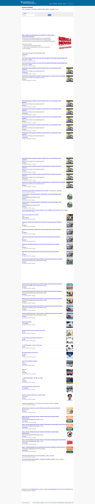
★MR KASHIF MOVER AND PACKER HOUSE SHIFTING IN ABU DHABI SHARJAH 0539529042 (40, 251)
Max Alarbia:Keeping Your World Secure (30, 352)
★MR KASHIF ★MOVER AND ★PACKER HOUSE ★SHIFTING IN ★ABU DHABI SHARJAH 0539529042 (42, 222)
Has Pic (24, 13)
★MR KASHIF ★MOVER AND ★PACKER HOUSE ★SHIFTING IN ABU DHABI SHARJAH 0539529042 (41, 229)
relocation (24, 79)
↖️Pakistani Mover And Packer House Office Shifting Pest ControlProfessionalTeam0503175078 (41, 408)
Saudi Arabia (34, 9)
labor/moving (25, 54)
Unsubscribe (38, 502)
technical (24, 398)
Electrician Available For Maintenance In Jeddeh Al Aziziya (33, 395)
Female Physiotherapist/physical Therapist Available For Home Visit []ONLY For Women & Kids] (40, 210)
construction (24, 364)
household (24, 105)
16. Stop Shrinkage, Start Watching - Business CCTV (32, 337)
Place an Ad (71, 3)
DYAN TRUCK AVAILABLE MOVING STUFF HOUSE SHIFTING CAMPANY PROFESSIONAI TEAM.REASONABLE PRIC (44, 58)
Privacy (51, 502)
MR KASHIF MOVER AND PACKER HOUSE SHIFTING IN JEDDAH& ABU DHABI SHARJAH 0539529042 (42, 291)
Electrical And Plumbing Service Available (30, 214)
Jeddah (47, 9)
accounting (59, 190)
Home (51, 3)
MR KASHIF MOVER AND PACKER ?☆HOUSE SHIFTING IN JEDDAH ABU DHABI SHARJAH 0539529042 (42, 313)
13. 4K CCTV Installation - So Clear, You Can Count (32, 345)
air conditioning (25, 323)
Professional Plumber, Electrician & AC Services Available (33, 455)
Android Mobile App (61, 502)
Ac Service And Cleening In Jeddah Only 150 (31, 386)
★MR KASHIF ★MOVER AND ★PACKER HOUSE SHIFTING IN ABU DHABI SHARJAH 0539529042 (41, 236)
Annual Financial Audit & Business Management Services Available (35, 190)
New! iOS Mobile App (68, 502)
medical (65, 210)
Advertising (42, 502)
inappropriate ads (34, 489)
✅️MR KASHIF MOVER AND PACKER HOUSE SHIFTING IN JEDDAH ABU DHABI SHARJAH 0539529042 (42, 306)
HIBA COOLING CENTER (26, 322)
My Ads (64, 3)
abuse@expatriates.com (53, 489)
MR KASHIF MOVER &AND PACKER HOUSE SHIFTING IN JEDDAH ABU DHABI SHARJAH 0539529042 (42, 284)
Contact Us (60, 3)
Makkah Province (41, 9)
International (27, 9)
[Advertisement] (47, 25)
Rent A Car (24, 369)
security (23, 332)
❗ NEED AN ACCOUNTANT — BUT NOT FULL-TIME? (32, 378)
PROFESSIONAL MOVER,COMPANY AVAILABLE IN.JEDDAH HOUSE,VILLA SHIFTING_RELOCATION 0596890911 (44, 76)
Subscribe (55, 3)
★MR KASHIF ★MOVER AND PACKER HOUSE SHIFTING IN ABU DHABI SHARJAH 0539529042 (40, 244)
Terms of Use (47, 502)
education (56, 403)
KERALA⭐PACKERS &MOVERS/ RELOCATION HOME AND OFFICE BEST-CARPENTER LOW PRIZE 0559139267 (44, 447)
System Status (55, 502)
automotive (24, 372)
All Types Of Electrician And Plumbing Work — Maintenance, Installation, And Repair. (38, 459)
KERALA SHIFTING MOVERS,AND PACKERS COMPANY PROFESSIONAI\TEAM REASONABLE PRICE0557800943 (44, 424)
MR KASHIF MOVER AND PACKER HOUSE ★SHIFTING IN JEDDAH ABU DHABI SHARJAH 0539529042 (42, 259)
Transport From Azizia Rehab (28, 403)
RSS (72, 502)
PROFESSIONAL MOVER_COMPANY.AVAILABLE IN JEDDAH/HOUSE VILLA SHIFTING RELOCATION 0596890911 (44, 182)
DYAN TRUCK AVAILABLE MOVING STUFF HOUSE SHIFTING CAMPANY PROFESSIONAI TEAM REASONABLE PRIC (44, 63)
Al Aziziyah (52, 9)
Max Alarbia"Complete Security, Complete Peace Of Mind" (33, 330)
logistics (30, 59)
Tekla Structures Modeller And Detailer (29, 361)
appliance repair (25, 217)
